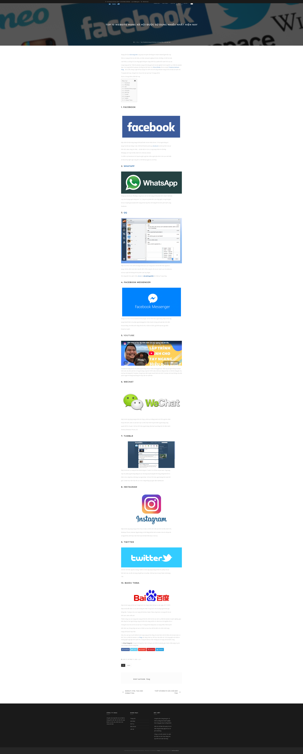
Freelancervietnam (174, 67)
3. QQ (125, 86)
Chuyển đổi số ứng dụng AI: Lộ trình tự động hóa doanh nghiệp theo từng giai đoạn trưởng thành (162, 721)
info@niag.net (136, 1)
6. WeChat (126, 92)
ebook (139, 276)
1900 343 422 (146, 1)
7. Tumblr (125, 94)
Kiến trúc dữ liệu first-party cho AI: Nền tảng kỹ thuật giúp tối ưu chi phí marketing (163, 729)
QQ (125, 212)
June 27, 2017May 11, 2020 (129, 659)
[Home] (134, 42)
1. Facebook (126, 83)
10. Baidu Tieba (128, 100)
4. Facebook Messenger (129, 88)
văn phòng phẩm (148, 276)
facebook (155, 146)
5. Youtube (126, 90)
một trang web (133, 54)
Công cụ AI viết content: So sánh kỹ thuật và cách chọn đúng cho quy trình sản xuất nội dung (162, 736)
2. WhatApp (126, 85)
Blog (179, 3)
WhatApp (129, 166)
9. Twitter (125, 98)
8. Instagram (126, 96)
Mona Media (156, 67)
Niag (122, 69)
